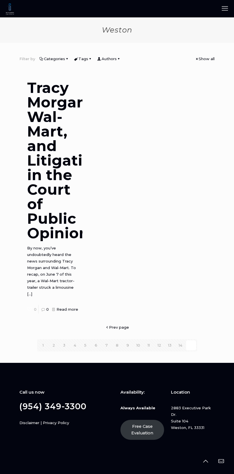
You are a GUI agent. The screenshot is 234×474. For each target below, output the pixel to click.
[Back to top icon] (205, 461)
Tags (83, 58)
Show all (207, 58)
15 (191, 345)
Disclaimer (29, 422)
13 (170, 345)
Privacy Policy (56, 422)
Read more (67, 309)
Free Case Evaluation (142, 430)
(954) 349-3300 (52, 406)
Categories (54, 58)
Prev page (119, 327)
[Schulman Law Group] (10, 8)
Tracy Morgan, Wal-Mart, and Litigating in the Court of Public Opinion (65, 160)
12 (159, 345)
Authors (109, 58)
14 (180, 345)
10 (138, 345)
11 (149, 345)
